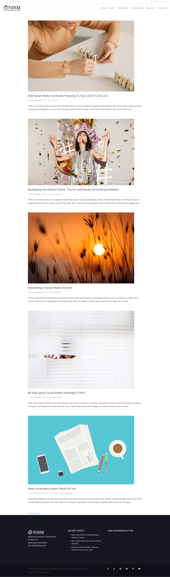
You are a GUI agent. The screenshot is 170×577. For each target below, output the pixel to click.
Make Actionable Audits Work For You (52, 489)
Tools (55, 100)
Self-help (57, 397)
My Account (163, 2)
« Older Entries (34, 513)
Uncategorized (66, 493)
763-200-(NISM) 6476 (37, 545)
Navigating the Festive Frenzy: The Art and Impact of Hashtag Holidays (73, 189)
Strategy (58, 194)
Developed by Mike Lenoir (79, 569)
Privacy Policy (32, 572)
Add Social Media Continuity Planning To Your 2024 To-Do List (67, 96)
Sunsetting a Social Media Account (50, 288)
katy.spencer (35, 100)
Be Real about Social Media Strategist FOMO (56, 393)
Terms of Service (44, 572)
